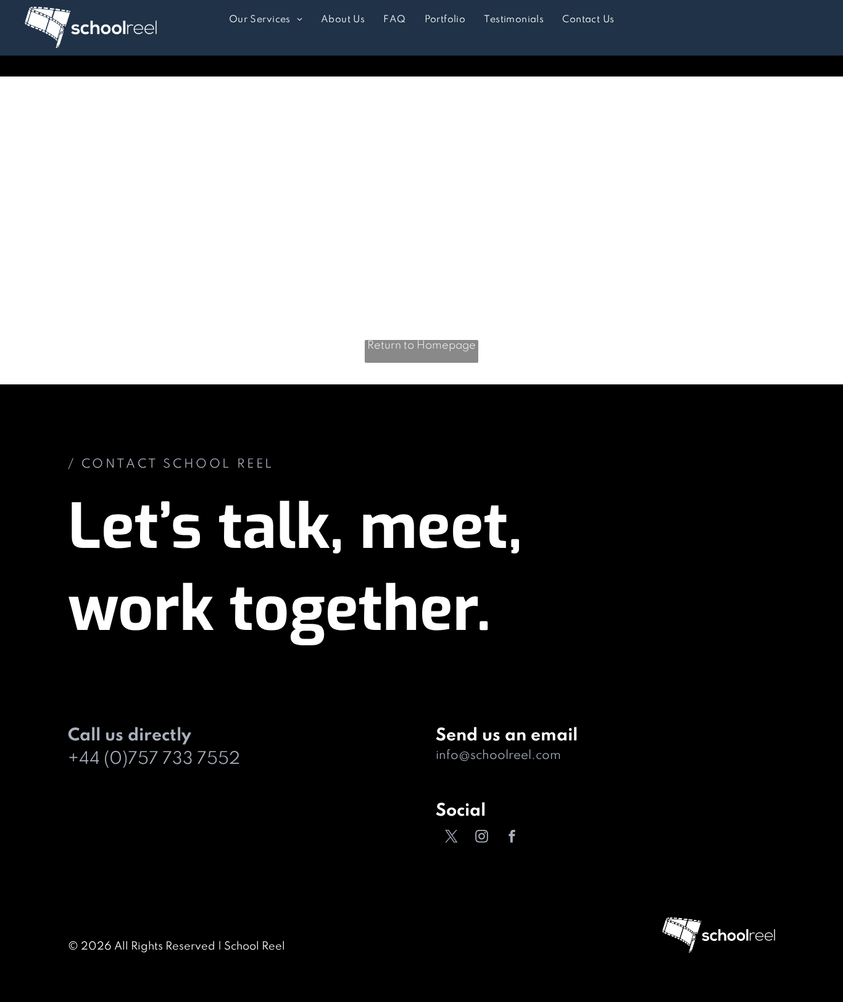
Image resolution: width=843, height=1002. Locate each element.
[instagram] (481, 838)
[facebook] (511, 838)
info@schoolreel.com (498, 756)
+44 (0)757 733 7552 (154, 759)
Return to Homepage (421, 345)
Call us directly (129, 736)
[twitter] (451, 838)
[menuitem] (266, 20)
